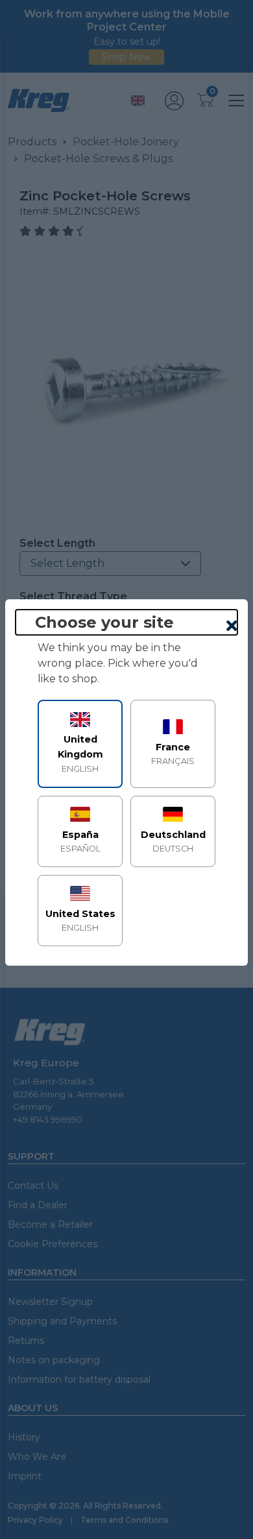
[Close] (232, 626)
